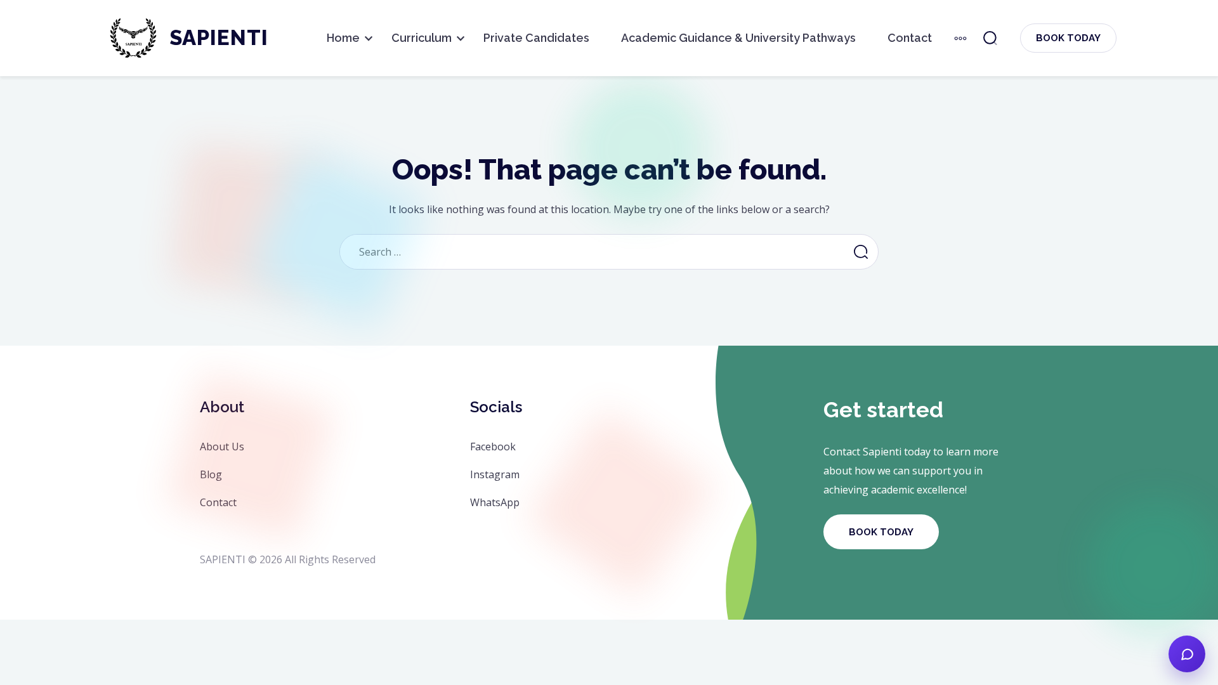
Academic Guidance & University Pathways (738, 37)
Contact (909, 37)
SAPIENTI (218, 37)
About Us (222, 446)
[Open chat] (1187, 654)
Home (343, 37)
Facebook (493, 446)
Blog (211, 474)
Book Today (1068, 38)
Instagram (495, 474)
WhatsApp (495, 502)
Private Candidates (536, 37)
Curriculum (421, 37)
